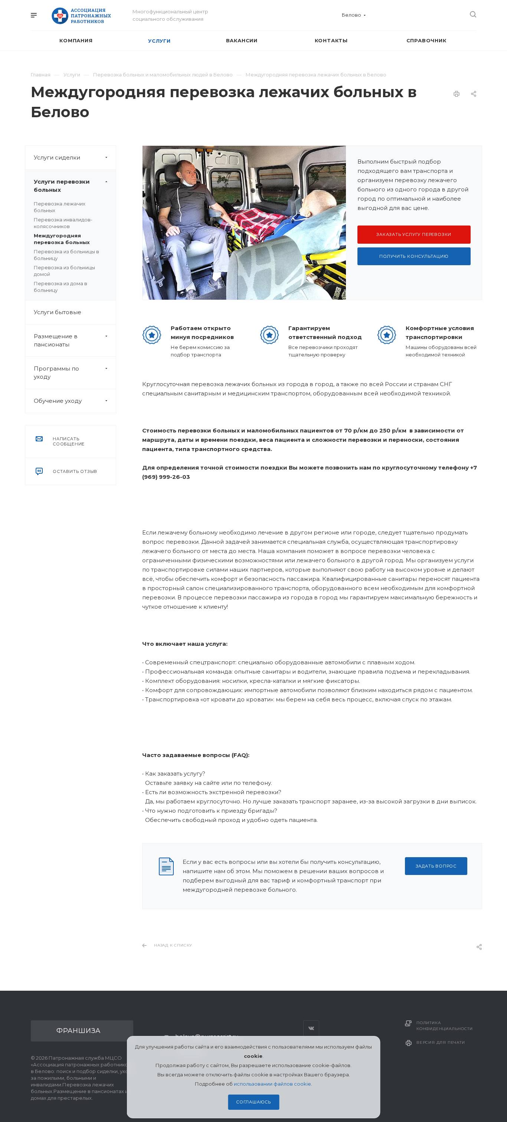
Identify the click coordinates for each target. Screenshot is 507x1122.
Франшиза (78, 1031)
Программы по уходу (56, 372)
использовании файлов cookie (272, 1084)
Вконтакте (311, 1028)
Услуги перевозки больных (62, 185)
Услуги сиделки (57, 157)
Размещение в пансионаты (56, 340)
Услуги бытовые (57, 312)
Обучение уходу (58, 400)
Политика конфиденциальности (444, 1025)
